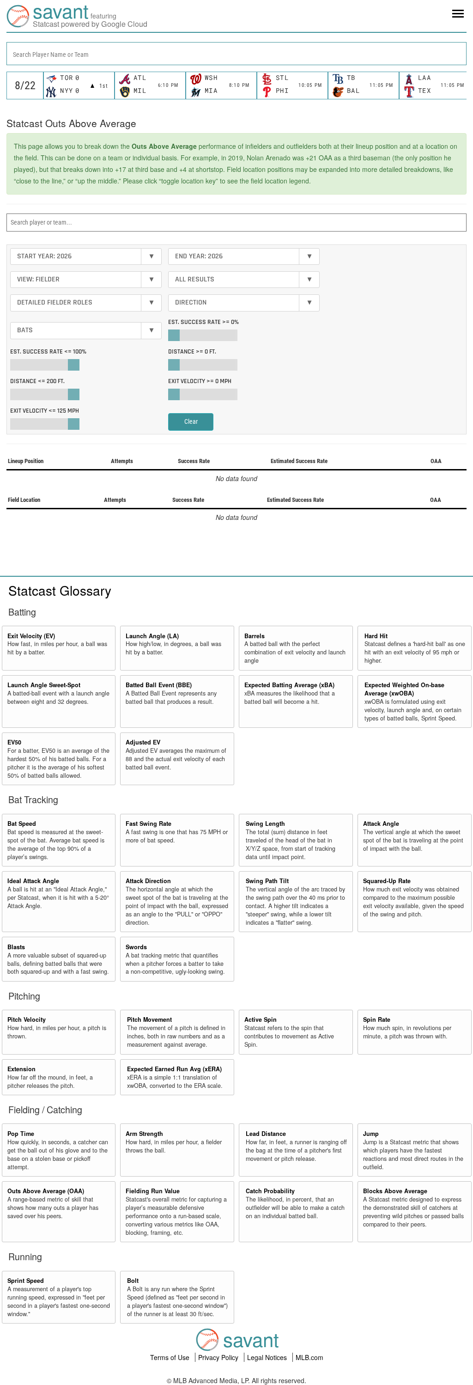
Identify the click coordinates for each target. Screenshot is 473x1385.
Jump (371, 1133)
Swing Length (265, 823)
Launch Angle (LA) (152, 636)
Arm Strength (144, 1133)
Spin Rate (376, 1019)
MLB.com (309, 1357)
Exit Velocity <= (44, 411)
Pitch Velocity (26, 1019)
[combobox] (236, 53)
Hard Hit (376, 636)
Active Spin (260, 1019)
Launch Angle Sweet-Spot (43, 685)
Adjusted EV (143, 742)
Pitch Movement (149, 1019)
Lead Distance (266, 1133)
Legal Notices (268, 1357)
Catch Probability (270, 1191)
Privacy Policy (219, 1357)
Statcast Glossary (59, 590)
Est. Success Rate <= (48, 352)
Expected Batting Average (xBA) (289, 685)
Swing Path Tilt (267, 881)
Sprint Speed (25, 1280)
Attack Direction (148, 881)
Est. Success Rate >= (203, 322)
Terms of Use (170, 1357)
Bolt (133, 1280)
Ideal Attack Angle (33, 881)
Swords (136, 947)
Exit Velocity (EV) (31, 636)
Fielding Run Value (153, 1191)
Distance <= (37, 381)
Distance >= (192, 352)
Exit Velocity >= (199, 381)
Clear (191, 421)
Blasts (16, 947)
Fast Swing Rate (148, 823)
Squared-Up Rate (387, 881)
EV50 (14, 742)
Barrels (254, 636)
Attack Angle (381, 823)
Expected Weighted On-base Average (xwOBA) (404, 689)
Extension (21, 1069)
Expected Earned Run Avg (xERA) (174, 1069)
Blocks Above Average (395, 1191)
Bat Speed (21, 823)
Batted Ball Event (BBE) (159, 685)
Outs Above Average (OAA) (45, 1191)
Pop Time (20, 1133)
